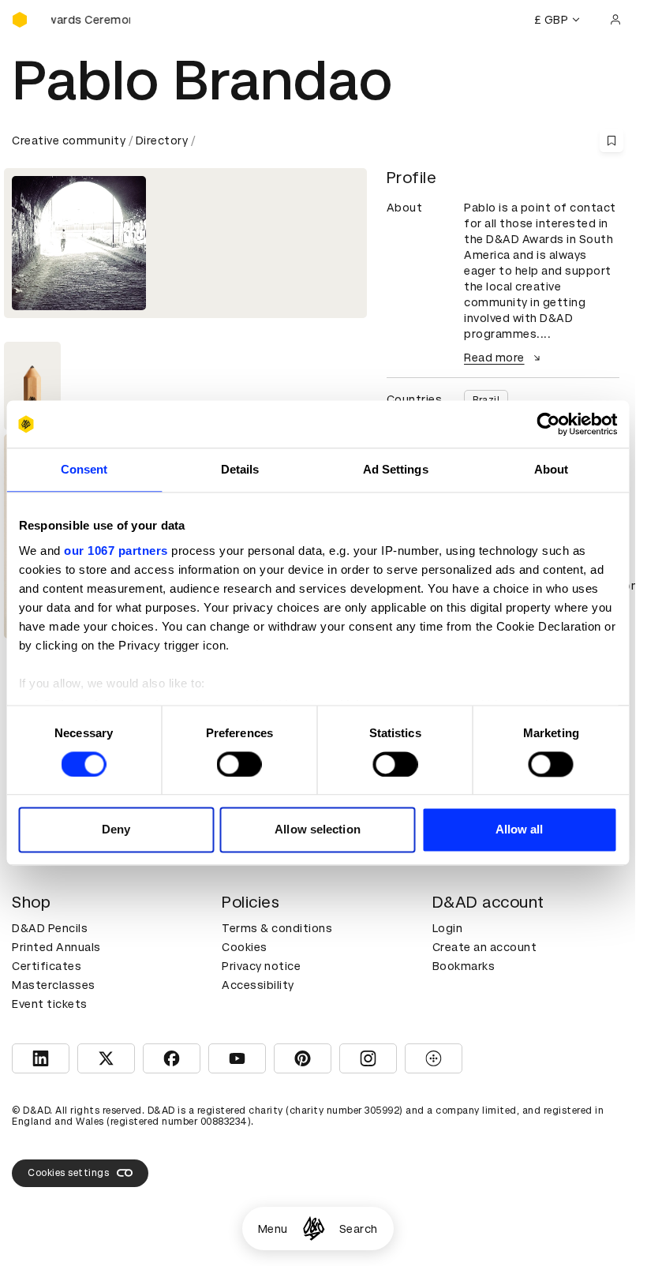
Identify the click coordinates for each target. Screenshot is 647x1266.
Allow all (520, 830)
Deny (116, 830)
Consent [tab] (84, 469)
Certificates (46, 966)
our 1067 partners (116, 550)
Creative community (68, 140)
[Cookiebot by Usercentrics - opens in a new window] (548, 424)
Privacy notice (261, 966)
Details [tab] (240, 469)
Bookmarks (464, 966)
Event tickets (50, 1004)
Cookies (244, 947)
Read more (494, 357)
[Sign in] (615, 20)
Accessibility (258, 985)
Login (447, 928)
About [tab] (551, 469)
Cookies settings (68, 1172)
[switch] (239, 764)
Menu (273, 1229)
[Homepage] (313, 1228)
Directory (162, 140)
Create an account (484, 947)
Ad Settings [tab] (395, 469)
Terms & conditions (277, 928)
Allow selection (318, 830)
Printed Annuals (56, 947)
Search (358, 1229)
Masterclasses (53, 985)
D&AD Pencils (50, 928)
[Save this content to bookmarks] (611, 140)
